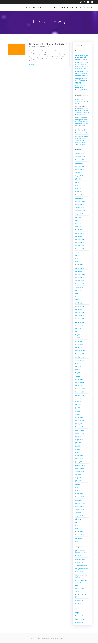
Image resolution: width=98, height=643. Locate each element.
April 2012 (78, 529)
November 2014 (80, 430)
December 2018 (80, 274)
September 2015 (80, 398)
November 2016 (80, 354)
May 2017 (78, 335)
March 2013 (79, 494)
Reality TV (78, 585)
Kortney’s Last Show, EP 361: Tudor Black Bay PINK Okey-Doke (82, 73)
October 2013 (79, 471)
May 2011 (78, 541)
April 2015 (78, 414)
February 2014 (79, 459)
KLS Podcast (31, 7)
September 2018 (80, 284)
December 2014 (80, 427)
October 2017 (79, 319)
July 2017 (78, 328)
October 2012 (79, 509)
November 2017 (80, 316)
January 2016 (79, 386)
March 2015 (79, 417)
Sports (37, 46)
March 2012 (79, 532)
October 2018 (79, 281)
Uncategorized (79, 600)
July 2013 (78, 481)
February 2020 (79, 233)
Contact (41, 7)
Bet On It (78, 556)
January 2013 (79, 500)
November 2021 (80, 169)
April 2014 (78, 452)
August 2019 (79, 252)
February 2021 (79, 195)
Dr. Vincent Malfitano (81, 136)
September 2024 (80, 157)
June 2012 (78, 522)
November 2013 (80, 468)
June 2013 (78, 484)
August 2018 (79, 287)
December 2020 (80, 201)
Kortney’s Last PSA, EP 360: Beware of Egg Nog (81, 81)
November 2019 (80, 242)
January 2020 (79, 236)
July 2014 (78, 443)
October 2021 (79, 173)
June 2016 (78, 370)
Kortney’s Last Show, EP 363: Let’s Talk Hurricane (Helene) (81, 57)
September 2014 (80, 436)
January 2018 (79, 309)
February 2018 (79, 306)
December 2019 (80, 239)
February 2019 (79, 268)
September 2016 (80, 360)
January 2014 (79, 462)
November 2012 (80, 506)
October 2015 (79, 395)
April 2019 (78, 262)
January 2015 (79, 424)
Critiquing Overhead (81, 565)
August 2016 (79, 363)
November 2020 (80, 204)
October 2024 (79, 153)
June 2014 (78, 446)
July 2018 (78, 290)
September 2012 (80, 513)
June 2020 (78, 220)
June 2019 (78, 255)
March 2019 (79, 265)
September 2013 (80, 474)
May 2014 (78, 449)
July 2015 (78, 405)
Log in (77, 613)
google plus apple (80, 129)
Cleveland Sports (80, 559)
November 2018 (80, 277)
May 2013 (78, 487)
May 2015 (78, 411)
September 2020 (80, 211)
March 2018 (79, 303)
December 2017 (80, 312)
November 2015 (80, 392)
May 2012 (78, 525)
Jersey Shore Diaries (81, 569)
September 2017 (80, 322)
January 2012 (79, 538)
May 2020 (78, 223)
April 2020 (78, 227)
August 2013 (79, 478)
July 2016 (78, 366)
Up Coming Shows (86, 7)
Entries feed (79, 616)
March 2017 (79, 341)
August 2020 (79, 214)
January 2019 (79, 271)
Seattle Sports (79, 588)
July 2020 (78, 217)
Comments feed (80, 619)
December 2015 (80, 389)
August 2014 (79, 440)
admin (32, 46)
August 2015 (79, 401)
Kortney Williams (80, 572)
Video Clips (52, 7)
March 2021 (79, 192)
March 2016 (79, 379)
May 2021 (78, 185)
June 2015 (78, 408)
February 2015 (79, 420)
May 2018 (78, 296)
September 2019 (80, 249)
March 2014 (79, 455)
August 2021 (79, 176)
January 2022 (79, 163)
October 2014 (79, 433)
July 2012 (78, 519)
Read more (32, 64)
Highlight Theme (61, 638)
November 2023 (80, 160)
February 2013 (79, 497)
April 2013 (78, 490)
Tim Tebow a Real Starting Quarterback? (48, 44)
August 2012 (79, 516)
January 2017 (79, 347)
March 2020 (79, 230)
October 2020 (79, 207)
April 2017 (78, 338)
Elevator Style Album (68, 7)
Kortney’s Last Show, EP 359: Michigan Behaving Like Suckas (82, 88)
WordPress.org (79, 622)
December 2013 (80, 465)
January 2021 (79, 198)
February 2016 (79, 382)
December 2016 (80, 350)
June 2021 (78, 182)
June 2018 (78, 293)
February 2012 (79, 535)
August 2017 (79, 325)
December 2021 (80, 166)
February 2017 (79, 344)
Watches (78, 603)
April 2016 (78, 376)
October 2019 (79, 246)
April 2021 (78, 188)
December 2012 (80, 503)
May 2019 (78, 258)
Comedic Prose (80, 562)
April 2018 (78, 300)
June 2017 (78, 331)
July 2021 (78, 179)
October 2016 (79, 357)
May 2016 (78, 373)
